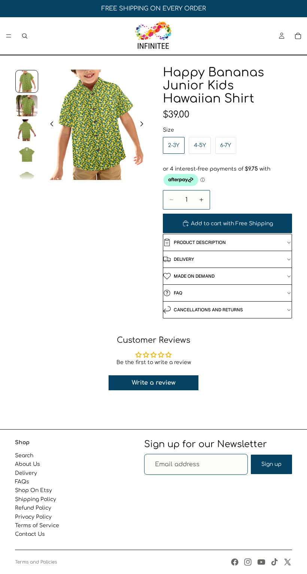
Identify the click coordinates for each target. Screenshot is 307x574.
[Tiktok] (274, 562)
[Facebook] (234, 562)
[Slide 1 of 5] (26, 81)
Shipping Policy (35, 499)
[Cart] (298, 36)
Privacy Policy (33, 516)
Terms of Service (37, 525)
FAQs (22, 482)
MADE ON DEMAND (194, 276)
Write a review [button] (154, 382)
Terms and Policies (36, 562)
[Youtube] (261, 562)
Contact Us (30, 534)
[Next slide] (144, 124)
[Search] (24, 36)
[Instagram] (247, 562)
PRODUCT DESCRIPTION (200, 242)
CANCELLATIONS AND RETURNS (208, 310)
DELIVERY (184, 259)
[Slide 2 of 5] (26, 105)
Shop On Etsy (33, 490)
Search (24, 455)
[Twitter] (287, 562)
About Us (27, 464)
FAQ (178, 293)
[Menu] (8, 36)
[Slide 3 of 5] (26, 130)
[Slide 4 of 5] (26, 154)
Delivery (26, 473)
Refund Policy (33, 508)
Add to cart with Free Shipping (232, 223)
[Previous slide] (50, 124)
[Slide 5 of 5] (26, 179)
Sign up (271, 464)
